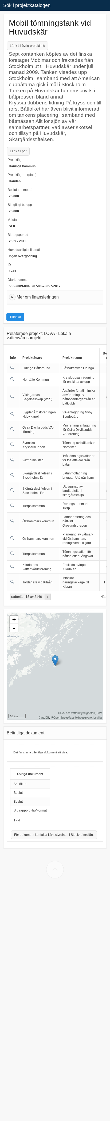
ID (9, 265)
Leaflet (97, 717)
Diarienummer (18, 280)
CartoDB (44, 717)
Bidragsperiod (18, 235)
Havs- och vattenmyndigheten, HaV (80, 713)
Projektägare (17, 160)
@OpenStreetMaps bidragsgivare (71, 717)
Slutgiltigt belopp (20, 205)
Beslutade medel (20, 190)
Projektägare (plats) (22, 175)
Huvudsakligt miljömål (24, 250)
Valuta (12, 220)
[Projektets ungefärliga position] (55, 660)
